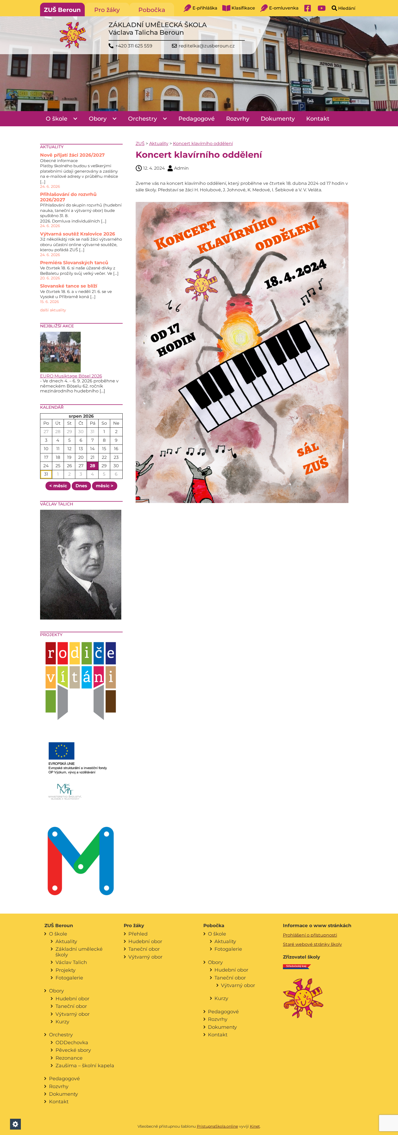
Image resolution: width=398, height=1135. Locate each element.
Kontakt (318, 118)
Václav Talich (71, 962)
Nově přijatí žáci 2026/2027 (72, 155)
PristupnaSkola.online (217, 1126)
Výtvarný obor (73, 1014)
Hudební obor (72, 998)
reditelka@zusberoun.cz (207, 46)
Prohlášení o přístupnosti (310, 935)
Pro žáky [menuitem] (107, 10)
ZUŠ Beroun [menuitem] (62, 10)
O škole (56, 118)
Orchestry (142, 118)
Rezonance (69, 1058)
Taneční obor (71, 1006)
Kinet (255, 1126)
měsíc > (104, 485)
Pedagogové (196, 118)
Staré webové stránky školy (312, 944)
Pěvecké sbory (73, 1050)
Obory (98, 118)
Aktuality (158, 143)
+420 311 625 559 (133, 46)
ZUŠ (140, 143)
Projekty (66, 970)
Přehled (138, 934)
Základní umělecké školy (79, 951)
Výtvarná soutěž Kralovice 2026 (77, 234)
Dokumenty (278, 118)
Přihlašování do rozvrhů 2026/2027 (68, 197)
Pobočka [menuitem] (151, 10)
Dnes (81, 485)
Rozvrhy (237, 118)
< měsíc (58, 485)
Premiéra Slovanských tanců (74, 262)
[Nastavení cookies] (15, 1124)
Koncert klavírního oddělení (203, 143)
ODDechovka (72, 1042)
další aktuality (53, 310)
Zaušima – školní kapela (85, 1065)
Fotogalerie (69, 978)
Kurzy (62, 1021)
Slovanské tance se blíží (68, 286)
